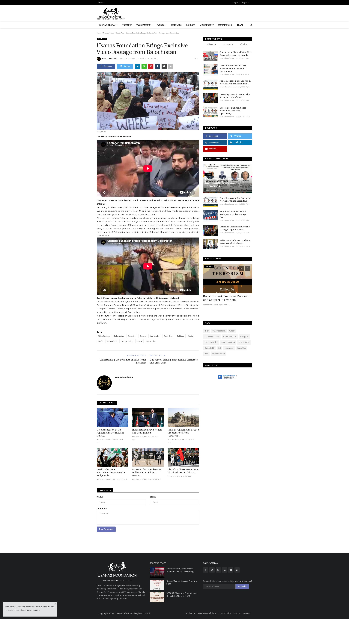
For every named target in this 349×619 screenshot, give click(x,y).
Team (240, 25)
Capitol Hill (209, 348)
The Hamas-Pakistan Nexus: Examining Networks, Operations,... (233, 111)
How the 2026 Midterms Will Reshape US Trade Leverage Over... (233, 214)
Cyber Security (211, 342)
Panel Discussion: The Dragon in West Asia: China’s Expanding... (235, 82)
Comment (102, 508)
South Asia (120, 33)
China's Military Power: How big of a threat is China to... (183, 471)
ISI (219, 348)
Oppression (151, 341)
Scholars (176, 25)
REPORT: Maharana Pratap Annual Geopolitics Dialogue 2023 (182, 594)
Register (245, 2)
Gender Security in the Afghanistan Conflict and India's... (110, 432)
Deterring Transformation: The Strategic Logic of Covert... (235, 95)
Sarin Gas (241, 348)
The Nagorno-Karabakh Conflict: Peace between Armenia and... (235, 53)
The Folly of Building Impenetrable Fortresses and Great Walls (174, 361)
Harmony (229, 348)
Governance (244, 342)
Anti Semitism (218, 354)
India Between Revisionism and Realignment (147, 431)
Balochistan (119, 336)
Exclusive (132, 336)
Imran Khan (112, 341)
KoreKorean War (211, 336)
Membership (207, 25)
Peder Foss (172, 476)
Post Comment (106, 529)
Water (232, 331)
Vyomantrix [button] (143, 25)
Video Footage (104, 336)
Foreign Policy (127, 341)
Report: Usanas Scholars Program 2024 (181, 582)
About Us (127, 25)
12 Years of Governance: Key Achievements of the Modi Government (233, 68)
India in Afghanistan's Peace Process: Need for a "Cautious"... (183, 432)
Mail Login (190, 613)
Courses (190, 25)
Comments (105, 490)
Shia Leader (155, 336)
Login (235, 2)
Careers (246, 613)
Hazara (143, 336)
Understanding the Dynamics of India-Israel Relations (123, 361)
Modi (100, 341)
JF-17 (206, 331)
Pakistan (180, 336)
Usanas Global (108, 33)
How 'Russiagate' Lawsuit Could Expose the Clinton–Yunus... (225, 298)
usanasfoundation (110, 58)
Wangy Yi (244, 336)
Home (99, 33)
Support (237, 613)
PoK (206, 354)
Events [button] (161, 25)
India (190, 336)
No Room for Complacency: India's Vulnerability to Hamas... (147, 472)
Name (100, 497)
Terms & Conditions (207, 613)
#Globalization (218, 331)
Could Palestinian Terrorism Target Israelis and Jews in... (111, 472)
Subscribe (242, 586)
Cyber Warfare (229, 336)
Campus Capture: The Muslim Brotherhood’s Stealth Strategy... (180, 570)
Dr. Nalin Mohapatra (176, 439)
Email (153, 497)
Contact (101, 2)
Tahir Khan (168, 336)
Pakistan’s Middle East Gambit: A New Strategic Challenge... (235, 241)
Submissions (225, 25)
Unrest (139, 341)
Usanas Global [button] (107, 25)
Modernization (228, 342)
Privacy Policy (224, 613)
